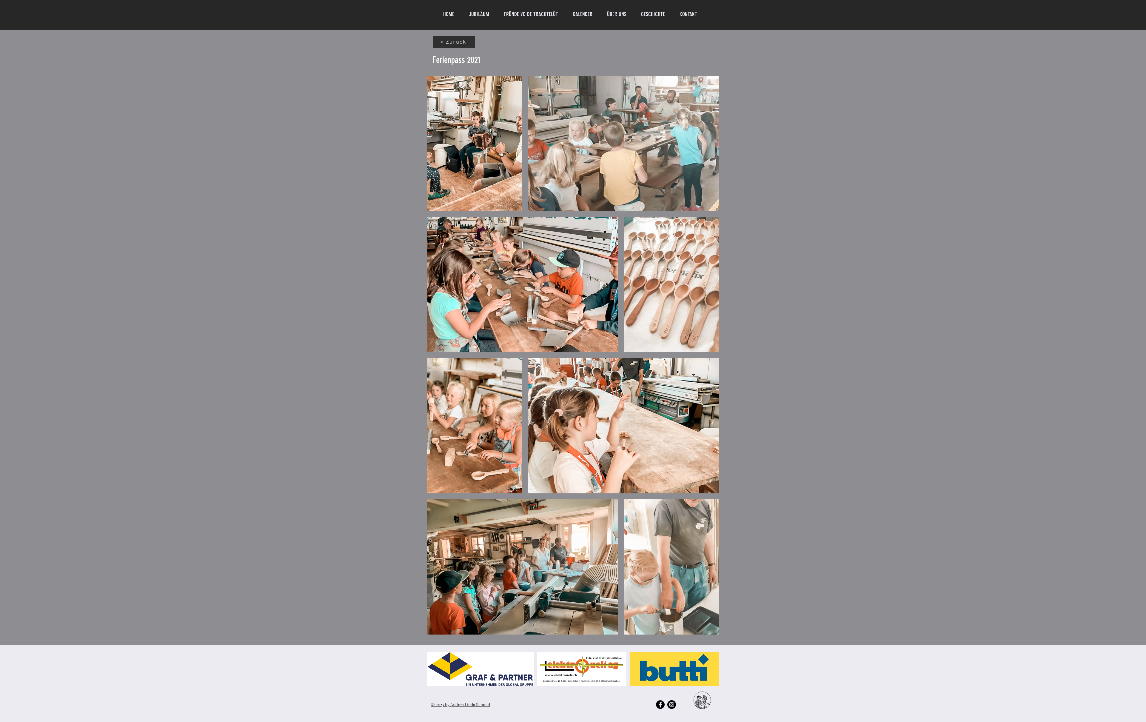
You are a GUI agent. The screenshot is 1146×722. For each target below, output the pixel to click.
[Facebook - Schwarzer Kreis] (660, 704)
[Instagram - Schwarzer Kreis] (671, 704)
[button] (620, 14)
